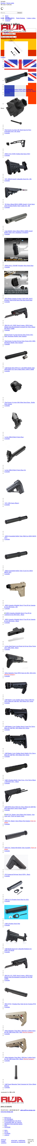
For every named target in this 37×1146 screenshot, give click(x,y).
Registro (3, 3)
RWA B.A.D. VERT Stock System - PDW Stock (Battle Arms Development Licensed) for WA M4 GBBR (18, 977)
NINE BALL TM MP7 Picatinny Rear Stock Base (19, 265)
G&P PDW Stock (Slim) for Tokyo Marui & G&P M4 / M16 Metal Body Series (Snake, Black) (20, 807)
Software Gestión (3, 1140)
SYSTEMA (7, 1127)
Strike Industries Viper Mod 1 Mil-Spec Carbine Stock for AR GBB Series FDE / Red (19, 1031)
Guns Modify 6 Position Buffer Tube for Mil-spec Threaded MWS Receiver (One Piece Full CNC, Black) (20, 90)
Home (2, 18)
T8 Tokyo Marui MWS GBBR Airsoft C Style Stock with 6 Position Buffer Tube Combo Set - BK (19, 205)
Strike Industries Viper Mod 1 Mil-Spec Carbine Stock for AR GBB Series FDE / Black (19, 1058)
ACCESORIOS (8, 1119)
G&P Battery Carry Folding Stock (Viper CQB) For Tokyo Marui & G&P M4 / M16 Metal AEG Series (19, 700)
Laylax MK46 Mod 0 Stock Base (14, 437)
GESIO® (3, 1143)
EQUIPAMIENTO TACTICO (12, 1121)
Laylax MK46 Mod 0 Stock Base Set (15, 470)
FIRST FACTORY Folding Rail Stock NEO (17, 154)
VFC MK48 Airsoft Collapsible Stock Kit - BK (18, 179)
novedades (7, 1133)
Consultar (7, 66)
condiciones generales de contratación (18, 1141)
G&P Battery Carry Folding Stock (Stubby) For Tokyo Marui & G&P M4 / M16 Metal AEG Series (20, 754)
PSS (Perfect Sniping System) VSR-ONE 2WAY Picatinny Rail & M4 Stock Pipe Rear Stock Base (18, 299)
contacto (6, 1135)
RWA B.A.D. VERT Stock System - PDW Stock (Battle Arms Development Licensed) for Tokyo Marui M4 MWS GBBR (19, 327)
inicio (5, 1130)
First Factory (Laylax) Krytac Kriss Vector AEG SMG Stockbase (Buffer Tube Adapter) (19, 341)
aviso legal (14, 1140)
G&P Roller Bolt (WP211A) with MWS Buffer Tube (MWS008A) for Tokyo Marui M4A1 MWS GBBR (19, 368)
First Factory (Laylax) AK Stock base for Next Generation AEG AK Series (17, 130)
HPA (5, 1125)
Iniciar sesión (10, 3)
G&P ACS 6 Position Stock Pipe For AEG (17, 899)
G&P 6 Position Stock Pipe (12, 923)
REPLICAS (7, 1117)
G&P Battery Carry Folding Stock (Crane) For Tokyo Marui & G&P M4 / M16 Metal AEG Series (19, 727)
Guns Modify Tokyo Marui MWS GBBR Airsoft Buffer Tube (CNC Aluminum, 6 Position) (18, 231)
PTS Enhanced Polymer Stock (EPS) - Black (17, 874)
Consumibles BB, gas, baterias (13, 1122)
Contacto (7, 20)
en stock (6, 32)
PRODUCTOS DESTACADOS (13, 1124)
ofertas (6, 1132)
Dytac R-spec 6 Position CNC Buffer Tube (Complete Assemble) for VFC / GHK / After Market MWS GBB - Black (20, 62)
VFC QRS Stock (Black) (12, 503)
